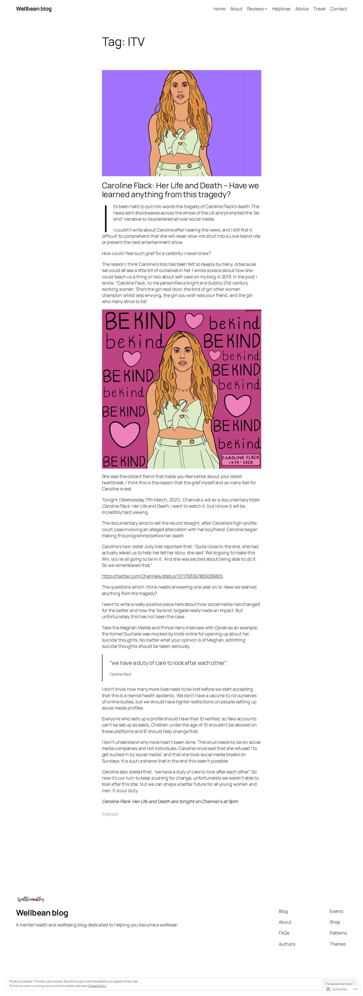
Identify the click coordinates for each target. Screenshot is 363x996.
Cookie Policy (97, 986)
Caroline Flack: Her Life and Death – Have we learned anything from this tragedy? (180, 190)
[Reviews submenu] (266, 8)
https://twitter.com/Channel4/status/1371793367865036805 (162, 576)
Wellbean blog (34, 8)
